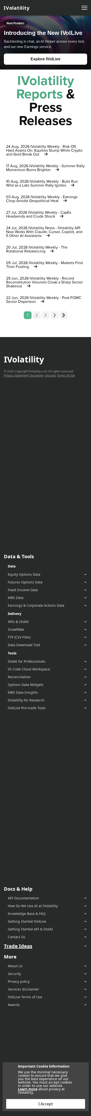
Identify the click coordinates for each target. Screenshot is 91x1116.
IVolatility (16, 8)
